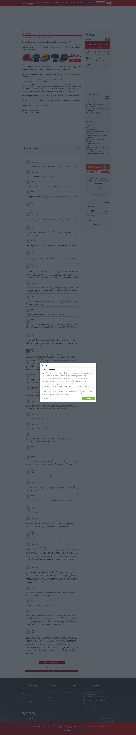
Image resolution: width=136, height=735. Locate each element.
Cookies (50, 394)
